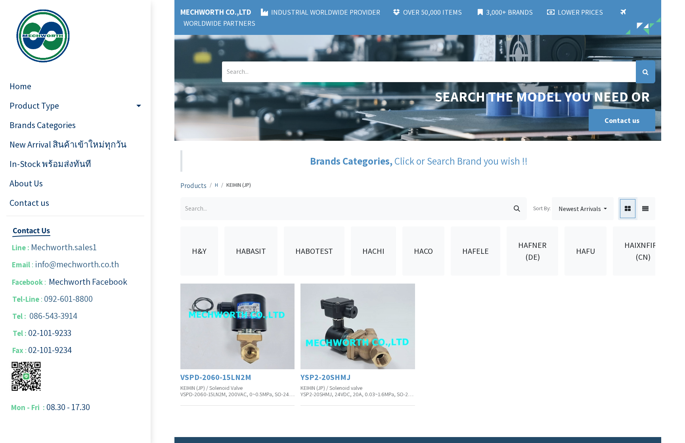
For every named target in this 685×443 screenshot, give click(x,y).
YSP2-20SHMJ (325, 377)
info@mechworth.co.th (77, 264)
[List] (645, 208)
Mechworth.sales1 (64, 247)
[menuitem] (75, 86)
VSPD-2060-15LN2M (215, 377)
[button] (583, 208)
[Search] (645, 71)
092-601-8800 (68, 298)
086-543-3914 (53, 315)
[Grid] (627, 208)
